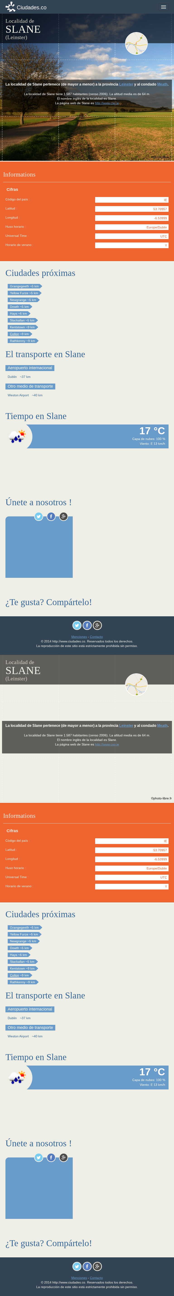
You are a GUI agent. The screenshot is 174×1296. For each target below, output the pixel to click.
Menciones (79, 637)
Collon (14, 334)
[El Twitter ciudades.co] (38, 516)
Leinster (126, 84)
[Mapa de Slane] (146, 43)
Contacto (96, 637)
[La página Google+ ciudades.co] (63, 516)
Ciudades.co (31, 7)
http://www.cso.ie (107, 103)
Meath (162, 84)
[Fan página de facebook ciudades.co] (51, 516)
